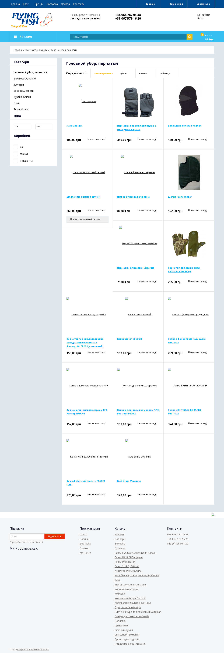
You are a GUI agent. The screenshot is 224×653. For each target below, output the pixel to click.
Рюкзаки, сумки (124, 630)
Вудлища (120, 548)
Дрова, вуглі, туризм (127, 639)
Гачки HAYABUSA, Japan (129, 557)
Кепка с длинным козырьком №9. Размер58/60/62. (86, 411)
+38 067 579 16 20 (128, 18)
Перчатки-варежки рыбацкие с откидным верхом (136, 127)
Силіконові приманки (127, 634)
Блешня (119, 534)
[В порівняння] (106, 85)
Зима (118, 580)
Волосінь (120, 543)
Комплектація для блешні (130, 598)
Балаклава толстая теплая (184, 125)
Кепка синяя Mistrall (129, 338)
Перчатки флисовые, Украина (135, 267)
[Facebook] (12, 556)
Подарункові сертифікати (130, 643)
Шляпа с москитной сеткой (83, 196)
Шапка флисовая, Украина (133, 196)
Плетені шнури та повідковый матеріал (138, 611)
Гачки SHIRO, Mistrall (127, 566)
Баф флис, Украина (129, 481)
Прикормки (121, 625)
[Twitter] (19, 556)
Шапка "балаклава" (180, 196)
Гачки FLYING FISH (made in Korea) (135, 552)
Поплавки (120, 621)
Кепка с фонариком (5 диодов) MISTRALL (186, 340)
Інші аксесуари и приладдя (130, 584)
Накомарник (74, 125)
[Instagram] (25, 556)
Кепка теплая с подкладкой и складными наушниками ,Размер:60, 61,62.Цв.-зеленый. (84, 342)
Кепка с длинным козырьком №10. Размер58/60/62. (138, 411)
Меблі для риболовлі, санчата (133, 602)
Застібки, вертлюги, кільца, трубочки (137, 575)
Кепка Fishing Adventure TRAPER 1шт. (85, 482)
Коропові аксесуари (126, 589)
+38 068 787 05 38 (128, 15)
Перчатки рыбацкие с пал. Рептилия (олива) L (184, 269)
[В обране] (106, 90)
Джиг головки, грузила (128, 570)
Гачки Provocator (125, 561)
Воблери (120, 539)
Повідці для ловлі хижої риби (132, 616)
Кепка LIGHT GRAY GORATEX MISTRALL (184, 411)
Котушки (120, 593)
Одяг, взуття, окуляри (128, 607)
